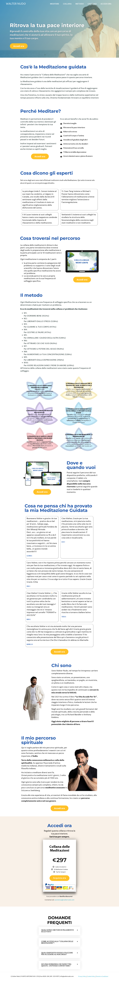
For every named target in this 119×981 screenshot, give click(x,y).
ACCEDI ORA (106, 4)
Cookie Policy (91, 976)
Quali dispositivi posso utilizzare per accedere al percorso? (57, 954)
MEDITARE (54, 4)
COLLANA (67, 4)
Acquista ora (59, 878)
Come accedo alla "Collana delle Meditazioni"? (57, 942)
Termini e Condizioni (102, 976)
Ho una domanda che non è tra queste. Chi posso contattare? (56, 965)
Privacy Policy (82, 976)
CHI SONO (92, 4)
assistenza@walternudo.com (64, 900)
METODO (79, 4)
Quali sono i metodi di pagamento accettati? (57, 931)
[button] (59, 931)
